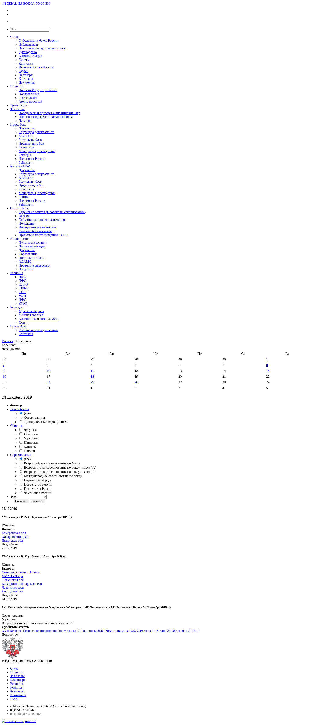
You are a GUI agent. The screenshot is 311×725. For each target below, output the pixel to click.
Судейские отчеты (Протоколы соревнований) (52, 212)
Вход (13, 699)
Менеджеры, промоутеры (37, 151)
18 (92, 376)
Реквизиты (18, 695)
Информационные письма (37, 227)
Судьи (23, 322)
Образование (28, 254)
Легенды (25, 120)
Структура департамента (36, 132)
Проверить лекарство (34, 265)
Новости (16, 86)
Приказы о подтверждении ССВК (43, 235)
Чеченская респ (13, 587)
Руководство (28, 52)
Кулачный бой (20, 166)
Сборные (16, 425)
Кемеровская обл (14, 533)
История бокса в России (36, 67)
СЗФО (23, 284)
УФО (22, 296)
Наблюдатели (28, 44)
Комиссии (26, 63)
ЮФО (23, 303)
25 (92, 382)
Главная (7, 341)
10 (48, 371)
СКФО (23, 288)
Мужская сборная (31, 311)
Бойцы (23, 197)
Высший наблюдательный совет (42, 48)
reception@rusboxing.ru (26, 713)
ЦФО (22, 299)
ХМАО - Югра (12, 576)
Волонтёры (18, 326)
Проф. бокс (18, 124)
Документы (27, 82)
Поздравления (29, 94)
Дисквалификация (32, 246)
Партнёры (26, 75)
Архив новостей (30, 101)
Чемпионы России (32, 158)
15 (268, 371)
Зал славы (17, 109)
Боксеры (25, 155)
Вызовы (24, 216)
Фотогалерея (28, 97)
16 (4, 376)
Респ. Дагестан (12, 591)
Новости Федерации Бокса (38, 90)
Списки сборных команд (36, 231)
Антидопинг (19, 238)
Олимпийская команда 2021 (39, 318)
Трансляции (19, 105)
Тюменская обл (13, 580)
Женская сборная (31, 315)
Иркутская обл (12, 540)
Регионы (16, 273)
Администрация (30, 56)
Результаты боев (30, 139)
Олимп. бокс (19, 208)
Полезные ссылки (31, 258)
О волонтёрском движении (38, 330)
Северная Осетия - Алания (21, 572)
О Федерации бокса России (38, 40)
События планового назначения (42, 219)
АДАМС (25, 261)
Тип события (19, 409)
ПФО (22, 280)
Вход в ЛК (26, 269)
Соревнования (20, 455)
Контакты (26, 78)
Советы (24, 59)
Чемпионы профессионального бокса (46, 117)
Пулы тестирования (33, 242)
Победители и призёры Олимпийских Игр (49, 113)
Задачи (23, 71)
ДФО (22, 277)
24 (48, 382)
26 (136, 382)
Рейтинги (26, 162)
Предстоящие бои (31, 143)
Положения (27, 223)
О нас (14, 37)
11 (92, 371)
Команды (16, 307)
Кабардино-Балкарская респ (22, 584)
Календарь (26, 147)
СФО (22, 292)
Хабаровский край (15, 537)
